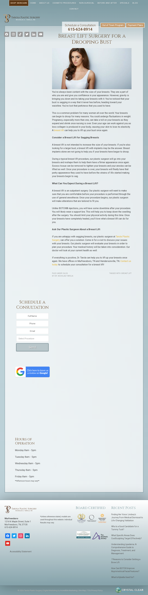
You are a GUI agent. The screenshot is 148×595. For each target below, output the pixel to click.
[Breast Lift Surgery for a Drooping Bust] (92, 88)
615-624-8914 (80, 27)
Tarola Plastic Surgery (21, 19)
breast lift (59, 130)
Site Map (82, 590)
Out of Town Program (113, 25)
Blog (65, 273)
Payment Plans (135, 25)
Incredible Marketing (68, 590)
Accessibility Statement (21, 551)
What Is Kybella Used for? (122, 577)
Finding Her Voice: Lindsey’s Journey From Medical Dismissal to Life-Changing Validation (127, 517)
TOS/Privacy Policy (95, 590)
